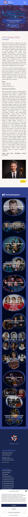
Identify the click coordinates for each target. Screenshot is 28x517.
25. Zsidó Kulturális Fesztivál (8, 483)
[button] (26, 491)
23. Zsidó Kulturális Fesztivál (8, 479)
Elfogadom (14, 505)
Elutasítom (14, 508)
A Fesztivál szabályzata (7, 470)
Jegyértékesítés (5, 474)
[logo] (11, 2)
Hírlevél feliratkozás (6, 472)
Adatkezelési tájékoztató (13, 515)
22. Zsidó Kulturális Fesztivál (8, 478)
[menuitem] (24, 1)
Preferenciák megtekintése (14, 512)
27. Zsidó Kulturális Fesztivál (8, 487)
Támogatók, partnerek (7, 476)
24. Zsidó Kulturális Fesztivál (8, 481)
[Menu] (24, 2)
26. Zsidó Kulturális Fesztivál (8, 485)
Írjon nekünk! (6, 462)
